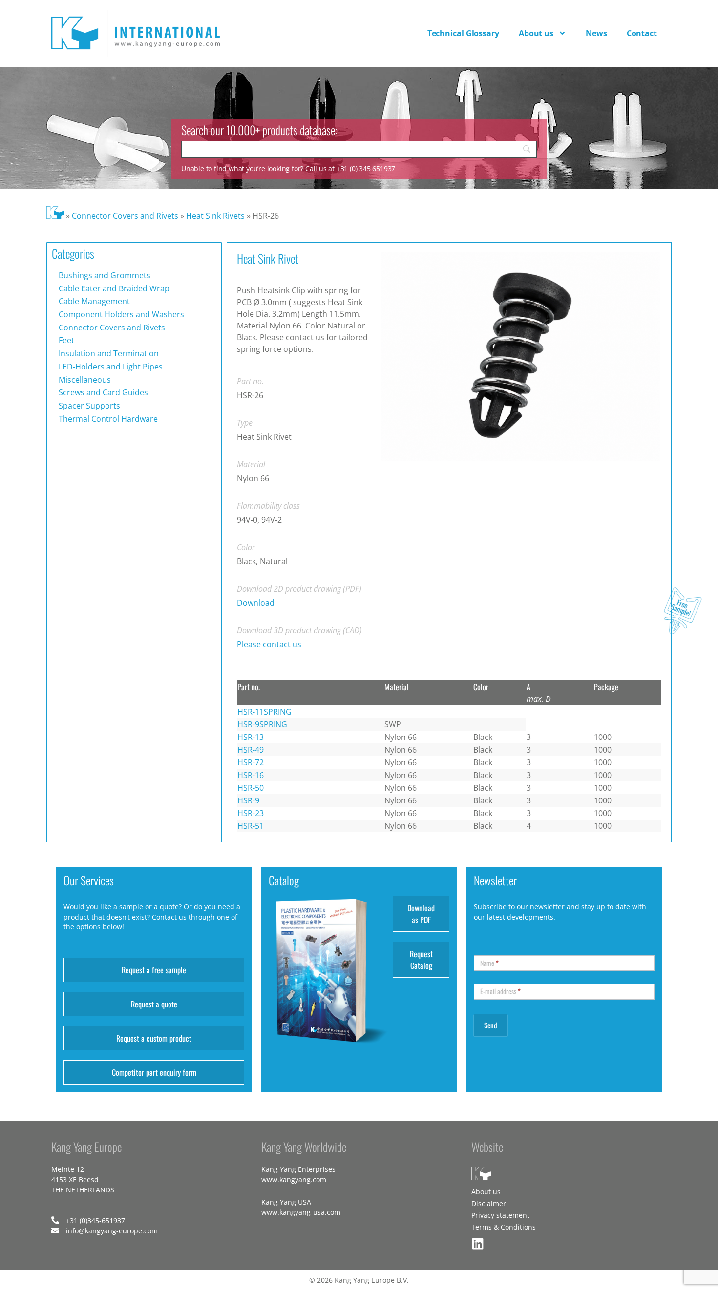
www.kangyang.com (293, 1179)
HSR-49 (250, 749)
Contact (642, 33)
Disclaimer (488, 1203)
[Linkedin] (477, 1243)
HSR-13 (250, 737)
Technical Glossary (463, 33)
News (596, 33)
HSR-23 (250, 813)
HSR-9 (248, 800)
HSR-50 (250, 787)
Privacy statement (500, 1215)
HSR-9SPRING (262, 724)
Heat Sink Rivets (215, 215)
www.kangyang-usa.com (300, 1212)
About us (536, 33)
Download (256, 602)
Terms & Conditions (503, 1226)
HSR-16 (250, 775)
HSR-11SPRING (264, 711)
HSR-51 (250, 825)
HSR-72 (250, 762)
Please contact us (269, 644)
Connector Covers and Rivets (125, 215)
